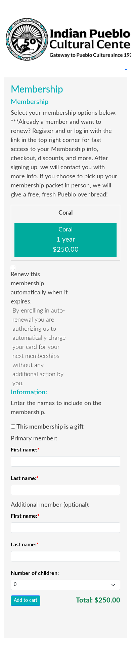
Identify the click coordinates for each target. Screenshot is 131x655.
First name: (24, 449)
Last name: (23, 478)
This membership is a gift (50, 427)
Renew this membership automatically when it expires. (39, 288)
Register (19, 6)
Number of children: (35, 573)
